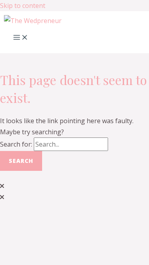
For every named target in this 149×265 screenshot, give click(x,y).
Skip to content (22, 5)
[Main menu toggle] (20, 37)
